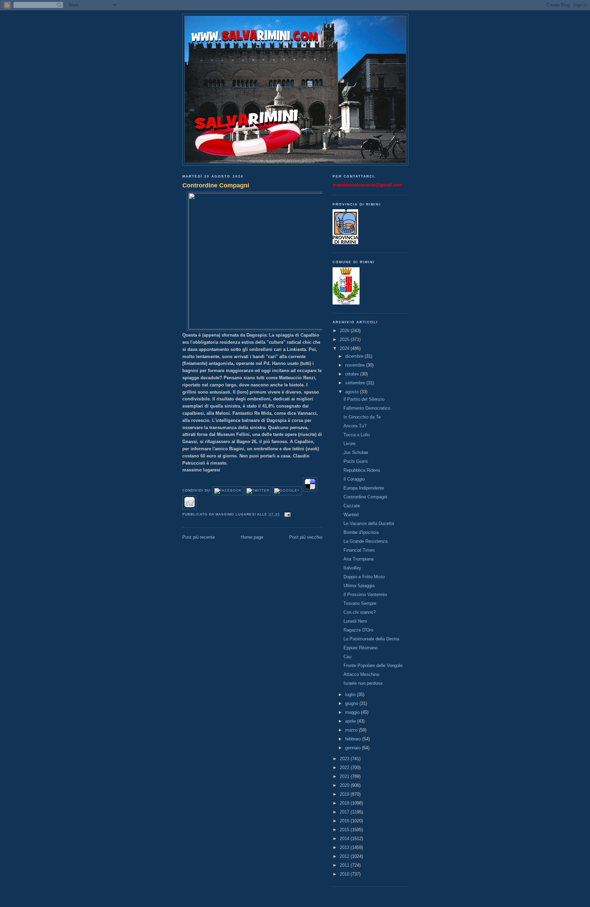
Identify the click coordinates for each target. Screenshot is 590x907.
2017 (345, 811)
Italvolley (352, 567)
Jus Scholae (355, 452)
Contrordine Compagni (215, 185)
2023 (345, 758)
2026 (345, 330)
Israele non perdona (362, 683)
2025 (345, 339)
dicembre (355, 356)
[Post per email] (286, 514)
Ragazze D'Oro (358, 630)
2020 (345, 785)
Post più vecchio (305, 537)
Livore (349, 443)
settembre (355, 382)
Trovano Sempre (359, 603)
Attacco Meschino (361, 674)
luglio (351, 694)
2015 (345, 829)
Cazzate (351, 505)
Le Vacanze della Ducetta (368, 523)
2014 (345, 838)
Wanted (351, 514)
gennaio (353, 747)
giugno (352, 703)
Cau (347, 656)
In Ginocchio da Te (362, 417)
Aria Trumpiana (358, 559)
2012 (345, 856)
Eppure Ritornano (360, 647)
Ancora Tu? (354, 425)
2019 (345, 794)
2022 (345, 767)
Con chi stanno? (359, 612)
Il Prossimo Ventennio (365, 594)
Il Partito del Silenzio (363, 399)
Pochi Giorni (355, 461)
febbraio (353, 738)
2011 (345, 865)
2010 (345, 874)
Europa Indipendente (363, 488)
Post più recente (198, 537)
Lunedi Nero (355, 621)
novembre (355, 365)
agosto (352, 391)
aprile (351, 721)
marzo (352, 730)
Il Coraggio (354, 479)
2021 (345, 776)
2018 (345, 803)
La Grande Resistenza (365, 541)
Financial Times (359, 550)
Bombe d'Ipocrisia (361, 532)
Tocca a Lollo (356, 434)
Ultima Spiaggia (359, 585)
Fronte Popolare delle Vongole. (373, 665)
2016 (345, 820)
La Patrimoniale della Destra (371, 638)
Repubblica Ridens (361, 470)
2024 (345, 348)
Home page (252, 537)
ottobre (352, 374)
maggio (353, 712)
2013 (345, 847)
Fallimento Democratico (366, 408)
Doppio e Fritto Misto (364, 576)
